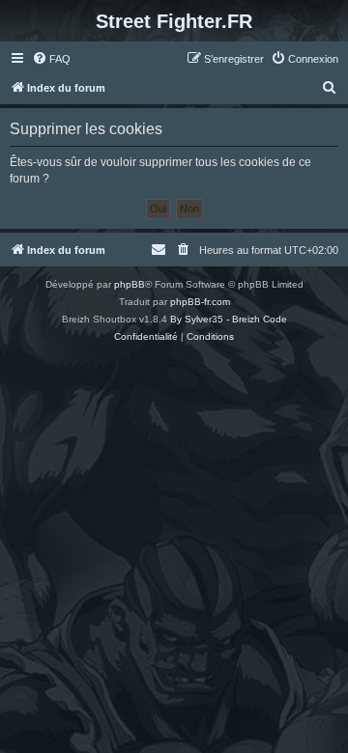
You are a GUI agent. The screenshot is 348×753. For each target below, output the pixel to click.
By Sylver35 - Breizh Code (228, 319)
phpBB (129, 284)
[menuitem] (51, 58)
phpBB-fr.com (200, 301)
